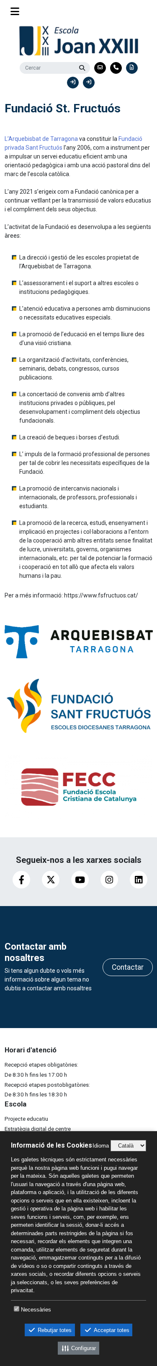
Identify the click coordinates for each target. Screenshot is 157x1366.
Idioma (101, 1146)
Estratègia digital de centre (38, 1128)
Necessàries (36, 1309)
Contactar (128, 967)
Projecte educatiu (26, 1118)
